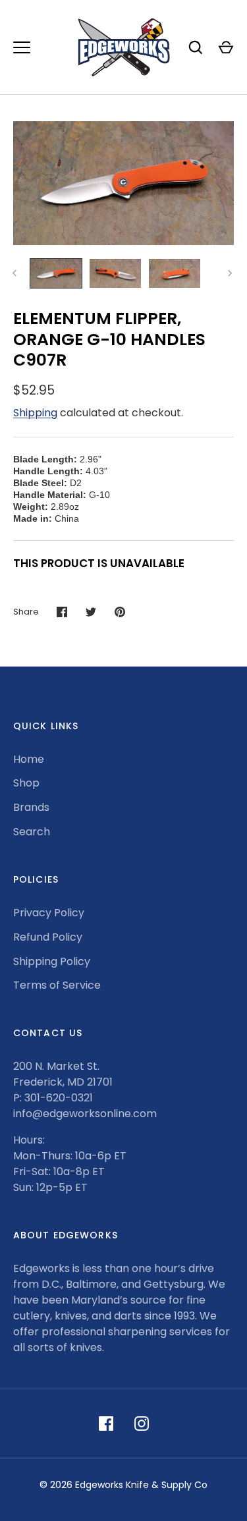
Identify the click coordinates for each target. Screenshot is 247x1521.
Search (31, 831)
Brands (31, 807)
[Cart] (225, 47)
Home (28, 759)
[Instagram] (141, 1423)
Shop (26, 782)
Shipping (35, 412)
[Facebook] (106, 1423)
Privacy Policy (48, 912)
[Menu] (21, 47)
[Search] (195, 47)
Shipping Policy (51, 961)
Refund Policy (47, 937)
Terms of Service (57, 985)
